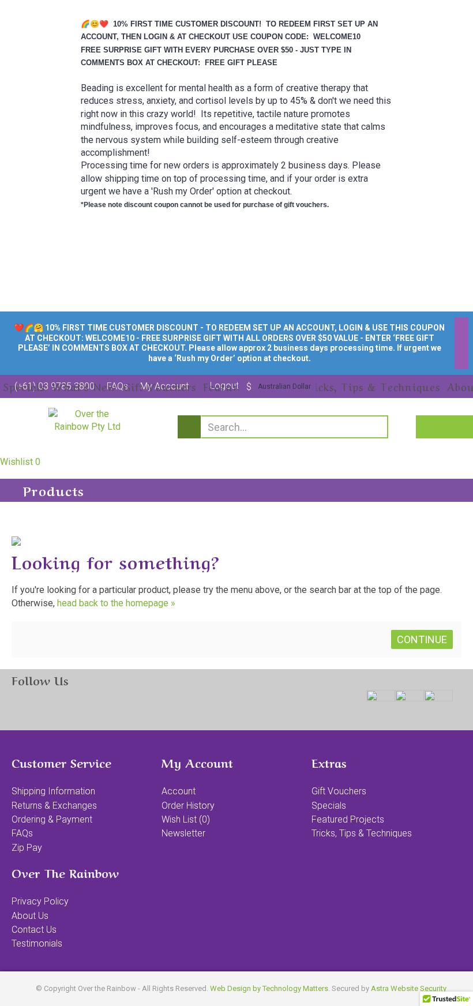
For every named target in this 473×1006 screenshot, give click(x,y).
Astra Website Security (408, 988)
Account (179, 791)
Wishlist (20, 461)
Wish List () (186, 819)
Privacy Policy (40, 901)
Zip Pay (27, 847)
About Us (30, 915)
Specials (328, 805)
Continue (422, 639)
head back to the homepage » (116, 603)
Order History (188, 805)
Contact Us (34, 929)
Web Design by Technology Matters (269, 988)
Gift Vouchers (338, 791)
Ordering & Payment (52, 819)
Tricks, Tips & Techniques (361, 833)
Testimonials (37, 943)
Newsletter (183, 833)
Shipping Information (53, 791)
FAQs (22, 833)
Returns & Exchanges (54, 805)
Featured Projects (347, 819)
